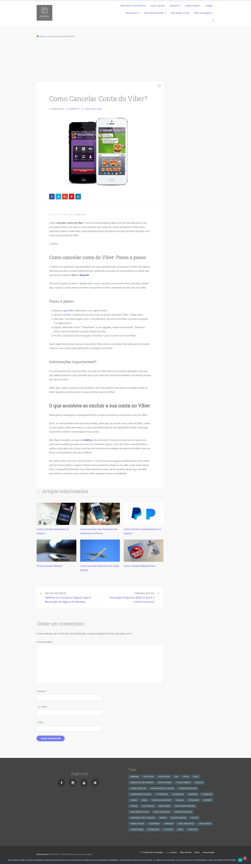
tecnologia (153, 829)
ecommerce (178, 794)
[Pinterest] (95, 783)
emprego (193, 794)
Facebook (207, 794)
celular (199, 782)
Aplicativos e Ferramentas (133, 5)
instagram (194, 800)
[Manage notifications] (245, 858)
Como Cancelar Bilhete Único (140, 565)
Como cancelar (138, 788)
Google (208, 5)
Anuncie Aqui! (208, 852)
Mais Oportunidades (154, 12)
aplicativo (149, 776)
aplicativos (164, 776)
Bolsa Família (165, 782)
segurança (154, 823)
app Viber (68, 310)
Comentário (46, 641)
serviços (169, 823)
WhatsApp (193, 829)
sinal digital (205, 823)
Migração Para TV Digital (143, 817)
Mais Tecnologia (202, 12)
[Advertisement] (125, 58)
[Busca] (211, 17)
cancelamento (184, 782)
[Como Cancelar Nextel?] (56, 560)
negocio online (179, 817)
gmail (144, 800)
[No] (247, 860)
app (177, 776)
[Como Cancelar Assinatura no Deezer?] (56, 524)
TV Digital (168, 829)
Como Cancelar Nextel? (49, 565)
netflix (194, 817)
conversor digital (188, 788)
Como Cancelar (157, 5)
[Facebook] (61, 783)
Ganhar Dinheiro (193, 5)
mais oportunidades (185, 806)
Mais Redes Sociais (180, 12)
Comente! (74, 109)
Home (42, 36)
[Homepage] (44, 13)
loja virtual (148, 806)
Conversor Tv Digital (141, 794)
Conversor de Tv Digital (162, 788)
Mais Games (131, 12)
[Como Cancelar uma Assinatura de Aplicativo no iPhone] (100, 524)
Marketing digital (183, 812)
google (180, 800)
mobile (163, 817)
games (134, 800)
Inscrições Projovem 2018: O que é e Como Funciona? (132, 597)
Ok (240, 860)
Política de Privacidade (152, 852)
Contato (173, 852)
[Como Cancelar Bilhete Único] (143, 560)
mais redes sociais (140, 812)
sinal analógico (186, 823)
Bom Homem (43, 854)
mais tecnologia (162, 812)
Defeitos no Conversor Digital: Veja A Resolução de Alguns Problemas (68, 597)
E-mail (43, 706)
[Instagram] (73, 783)
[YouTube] (84, 783)
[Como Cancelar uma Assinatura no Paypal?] (143, 524)
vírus (180, 829)
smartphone (137, 829)
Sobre (197, 852)
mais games (164, 806)
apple (186, 776)
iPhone (134, 806)
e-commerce (162, 794)
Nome (43, 691)
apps (196, 776)
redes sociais (137, 823)
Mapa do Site (185, 852)
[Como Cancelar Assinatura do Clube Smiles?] (100, 560)
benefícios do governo (142, 782)
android (135, 776)
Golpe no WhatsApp (161, 800)
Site (41, 722)
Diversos (174, 5)
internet (208, 800)
